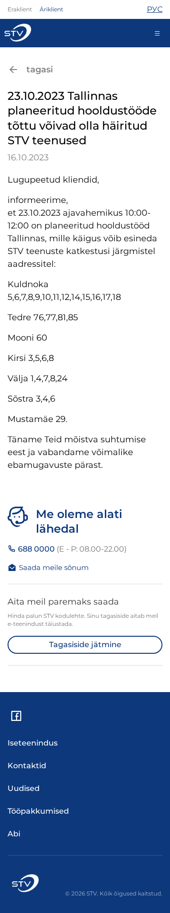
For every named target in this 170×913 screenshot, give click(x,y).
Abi (14, 833)
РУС (154, 9)
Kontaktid (27, 765)
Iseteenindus (33, 742)
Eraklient (20, 9)
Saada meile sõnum (54, 567)
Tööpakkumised (38, 811)
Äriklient (51, 9)
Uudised (24, 788)
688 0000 (71, 548)
